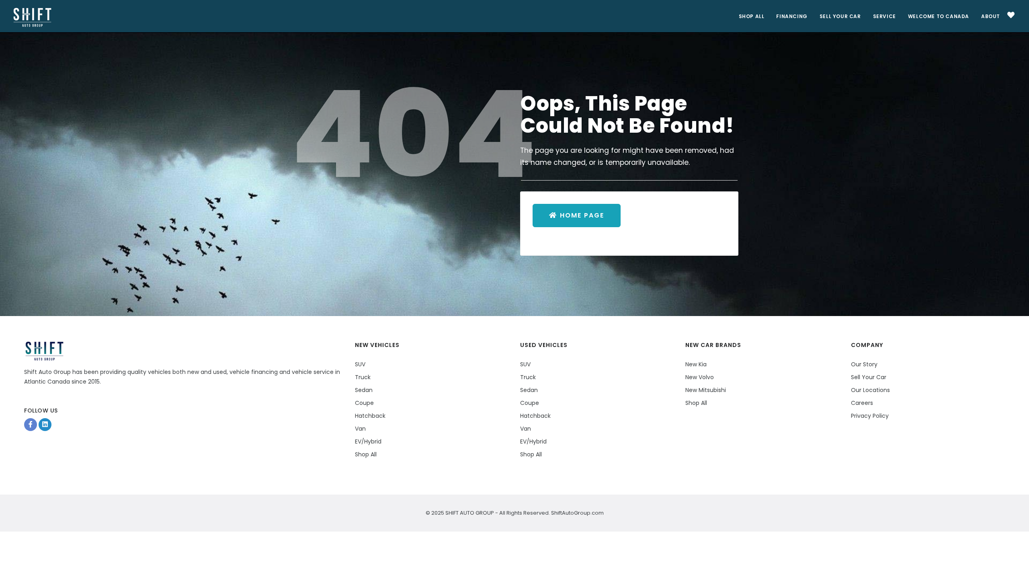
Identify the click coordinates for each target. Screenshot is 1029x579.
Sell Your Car (840, 16)
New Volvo (699, 377)
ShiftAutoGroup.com (577, 513)
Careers (862, 403)
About (990, 16)
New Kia (696, 364)
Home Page (582, 215)
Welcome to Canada (938, 16)
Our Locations (870, 390)
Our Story (864, 364)
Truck (363, 377)
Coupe (364, 403)
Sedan (364, 390)
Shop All (752, 16)
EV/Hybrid (368, 441)
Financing (791, 16)
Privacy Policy (870, 416)
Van (360, 429)
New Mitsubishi (705, 390)
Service (884, 16)
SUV (360, 364)
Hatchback (370, 416)
